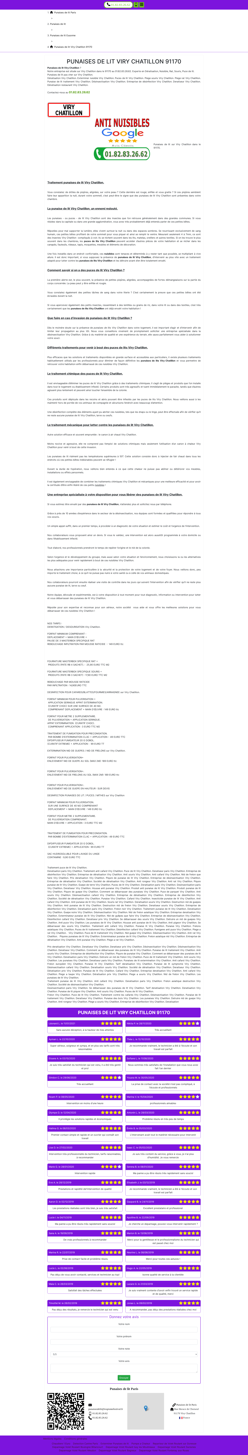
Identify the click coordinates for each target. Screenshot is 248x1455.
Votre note (124, 1348)
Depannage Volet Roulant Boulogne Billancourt (77, 1447)
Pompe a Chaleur (140, 1443)
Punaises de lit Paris (186, 1404)
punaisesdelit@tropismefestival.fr (105, 1409)
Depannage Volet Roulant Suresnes (177, 1447)
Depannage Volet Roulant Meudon (77, 1450)
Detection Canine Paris (85, 1443)
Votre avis (124, 1361)
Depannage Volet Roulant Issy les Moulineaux (130, 1447)
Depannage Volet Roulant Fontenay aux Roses (164, 1450)
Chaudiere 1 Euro (61, 1443)
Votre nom (124, 1324)
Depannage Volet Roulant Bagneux (117, 1450)
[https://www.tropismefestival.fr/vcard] (65, 1411)
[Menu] (141, 4)
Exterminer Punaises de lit (115, 1443)
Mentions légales (52, 1438)
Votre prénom (124, 1336)
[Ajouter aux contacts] (136, 4)
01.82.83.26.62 (120, 5)
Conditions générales (75, 1438)
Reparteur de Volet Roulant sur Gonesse (174, 1443)
